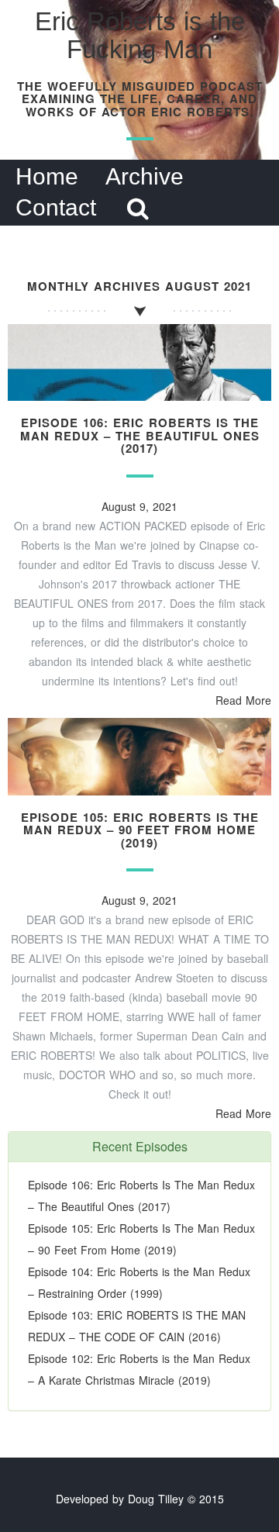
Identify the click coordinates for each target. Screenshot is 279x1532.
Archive (144, 176)
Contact (56, 207)
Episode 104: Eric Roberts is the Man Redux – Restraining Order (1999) (139, 1282)
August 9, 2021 (139, 506)
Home (47, 176)
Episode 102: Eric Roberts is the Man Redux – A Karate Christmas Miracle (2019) (139, 1369)
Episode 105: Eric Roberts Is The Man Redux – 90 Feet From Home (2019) (140, 830)
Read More (243, 700)
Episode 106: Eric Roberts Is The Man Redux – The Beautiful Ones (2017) (140, 435)
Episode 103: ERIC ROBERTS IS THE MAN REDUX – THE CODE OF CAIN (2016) (137, 1325)
